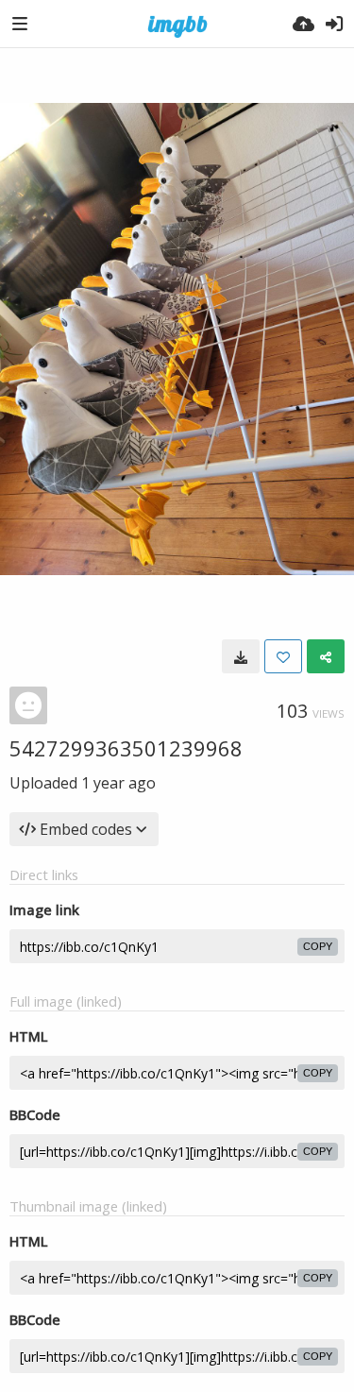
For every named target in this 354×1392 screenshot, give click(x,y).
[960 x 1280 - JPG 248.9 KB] (241, 656)
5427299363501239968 (126, 748)
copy (317, 946)
